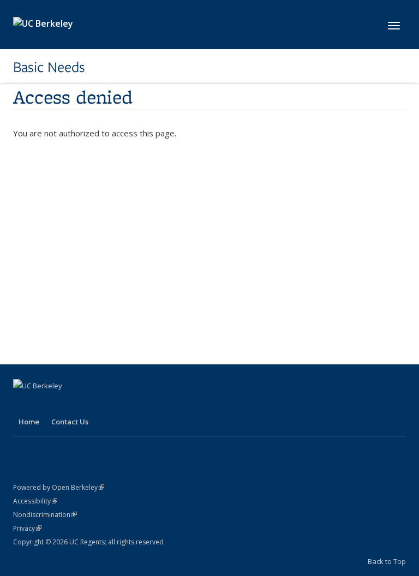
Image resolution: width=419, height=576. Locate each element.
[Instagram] (65, 404)
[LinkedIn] (23, 404)
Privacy (27, 528)
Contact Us (69, 422)
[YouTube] (44, 404)
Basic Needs (49, 67)
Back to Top (387, 561)
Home (29, 422)
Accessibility (35, 501)
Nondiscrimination (45, 514)
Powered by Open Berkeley (58, 487)
